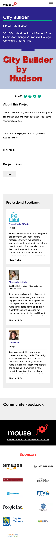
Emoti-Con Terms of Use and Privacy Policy (28, 440)
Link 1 (10, 174)
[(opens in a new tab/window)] (25, 96)
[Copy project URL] (39, 96)
